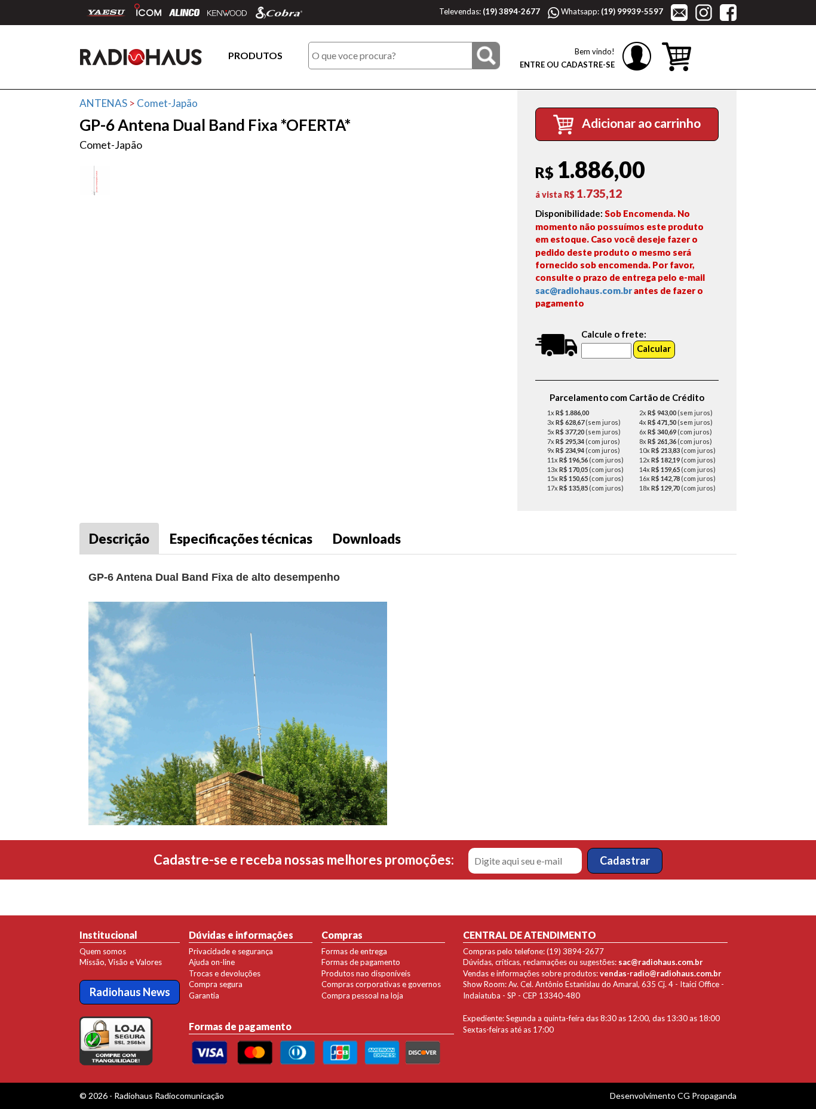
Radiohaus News (130, 991)
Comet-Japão (167, 103)
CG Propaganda (707, 1095)
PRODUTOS (255, 55)
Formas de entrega (354, 951)
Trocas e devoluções (224, 973)
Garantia (204, 995)
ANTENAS (103, 103)
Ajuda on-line (212, 962)
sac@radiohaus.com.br (583, 290)
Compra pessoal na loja (362, 995)
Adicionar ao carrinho (640, 122)
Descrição (119, 539)
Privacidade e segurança (231, 951)
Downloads (367, 539)
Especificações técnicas (241, 539)
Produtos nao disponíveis (365, 973)
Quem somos (102, 951)
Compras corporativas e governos (381, 984)
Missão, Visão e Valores (120, 962)
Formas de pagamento (360, 962)
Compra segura (216, 984)
